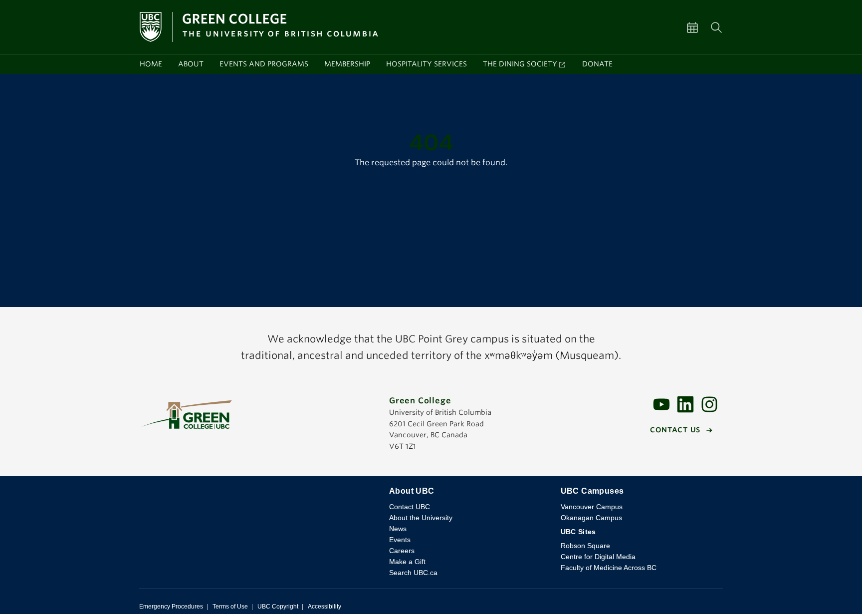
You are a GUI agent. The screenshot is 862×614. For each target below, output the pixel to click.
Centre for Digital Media (598, 557)
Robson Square (585, 546)
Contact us (675, 430)
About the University (420, 518)
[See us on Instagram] (709, 403)
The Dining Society (520, 64)
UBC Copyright (277, 606)
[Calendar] (698, 26)
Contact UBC (409, 507)
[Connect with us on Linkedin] (685, 403)
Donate (597, 64)
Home (151, 64)
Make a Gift (407, 562)
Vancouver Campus (592, 507)
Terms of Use (230, 606)
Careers (402, 551)
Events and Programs (263, 64)
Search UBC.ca (413, 573)
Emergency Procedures (171, 606)
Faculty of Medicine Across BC (608, 568)
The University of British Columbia (256, 498)
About (191, 64)
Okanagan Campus (591, 518)
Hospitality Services (426, 64)
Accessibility (324, 606)
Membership (347, 64)
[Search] (716, 26)
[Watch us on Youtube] (661, 403)
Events (400, 540)
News (398, 529)
